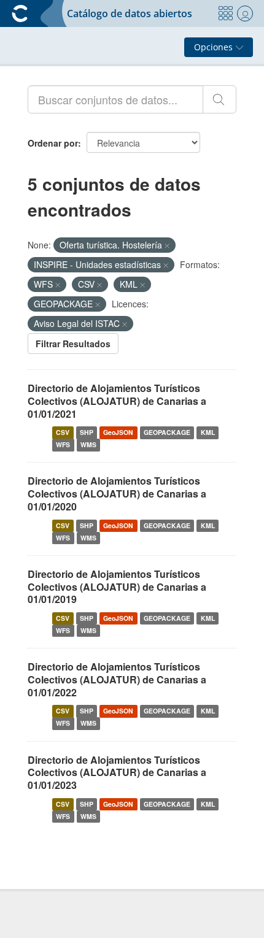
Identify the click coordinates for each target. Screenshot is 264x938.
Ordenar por (53, 143)
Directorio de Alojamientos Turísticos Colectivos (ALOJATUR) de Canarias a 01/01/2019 (117, 587)
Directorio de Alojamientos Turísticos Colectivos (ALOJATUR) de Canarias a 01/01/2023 (117, 773)
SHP (86, 432)
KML (208, 432)
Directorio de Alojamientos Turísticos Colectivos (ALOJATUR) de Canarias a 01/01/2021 (117, 401)
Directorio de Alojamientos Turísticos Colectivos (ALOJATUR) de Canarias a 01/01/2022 (117, 679)
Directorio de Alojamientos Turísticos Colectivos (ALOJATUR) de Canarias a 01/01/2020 (117, 493)
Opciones (214, 47)
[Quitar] (167, 245)
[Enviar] (219, 99)
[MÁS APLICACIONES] (225, 13)
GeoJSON (118, 432)
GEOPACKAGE (167, 432)
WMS (88, 444)
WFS (63, 444)
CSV (62, 432)
